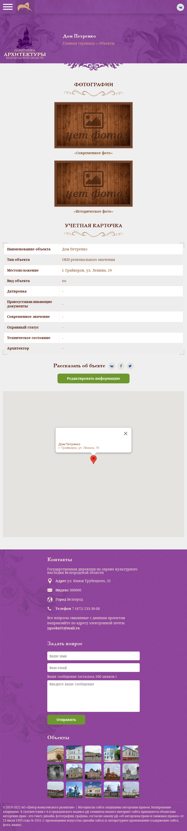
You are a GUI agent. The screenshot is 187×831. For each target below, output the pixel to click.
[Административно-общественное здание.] (55, 754)
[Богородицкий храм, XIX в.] (130, 772)
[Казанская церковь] (74, 790)
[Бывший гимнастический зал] (130, 754)
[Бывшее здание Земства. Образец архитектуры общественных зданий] (112, 754)
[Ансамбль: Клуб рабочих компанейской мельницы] (74, 772)
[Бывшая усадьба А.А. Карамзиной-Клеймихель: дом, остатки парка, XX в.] (55, 790)
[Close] (125, 433)
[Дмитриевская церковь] (130, 790)
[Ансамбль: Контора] (93, 754)
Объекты (107, 43)
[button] (93, 459)
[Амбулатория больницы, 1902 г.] (74, 754)
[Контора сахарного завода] (93, 790)
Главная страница (79, 43)
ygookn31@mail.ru (63, 628)
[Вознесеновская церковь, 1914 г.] (112, 772)
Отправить (66, 719)
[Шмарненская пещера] (55, 772)
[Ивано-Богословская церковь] (112, 790)
